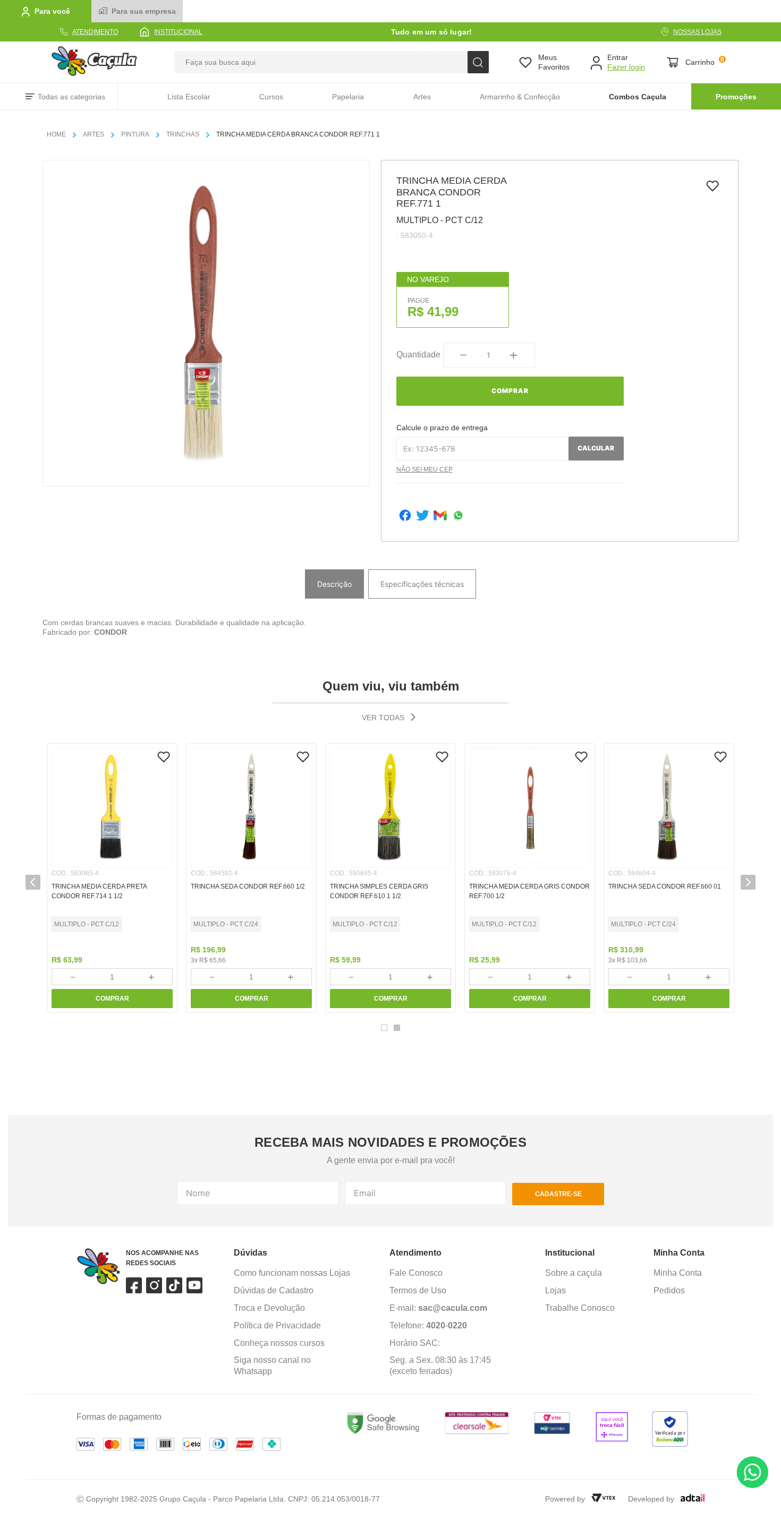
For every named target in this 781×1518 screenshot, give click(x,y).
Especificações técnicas (422, 584)
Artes (422, 96)
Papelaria (348, 96)
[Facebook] (405, 516)
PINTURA (135, 134)
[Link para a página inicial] (61, 135)
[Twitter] (422, 516)
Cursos (271, 96)
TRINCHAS (182, 134)
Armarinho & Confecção (520, 96)
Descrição (334, 584)
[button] (33, 882)
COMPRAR (112, 998)
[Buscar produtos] (478, 62)
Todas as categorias (71, 96)
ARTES (93, 134)
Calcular (596, 448)
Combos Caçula (637, 96)
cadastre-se (558, 1194)
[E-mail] (440, 516)
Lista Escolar (188, 96)
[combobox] (331, 62)
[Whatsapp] (458, 516)
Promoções (736, 96)
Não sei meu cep (424, 469)
